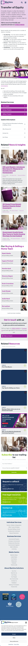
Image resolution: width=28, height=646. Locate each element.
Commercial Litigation (14, 545)
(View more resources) (8, 346)
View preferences (14, 641)
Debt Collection (14, 547)
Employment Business (14, 543)
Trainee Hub (14, 586)
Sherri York (13, 175)
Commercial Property (14, 539)
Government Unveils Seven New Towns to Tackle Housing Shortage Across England (14, 234)
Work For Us (14, 573)
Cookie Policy (10, 644)
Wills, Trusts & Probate (14, 527)
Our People (14, 576)
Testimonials (14, 564)
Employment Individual (14, 531)
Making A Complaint (14, 584)
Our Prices (14, 574)
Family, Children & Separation (14, 525)
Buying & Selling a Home (14, 529)
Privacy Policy (16, 644)
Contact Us (14, 580)
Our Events (14, 559)
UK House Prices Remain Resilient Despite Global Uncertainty (12, 206)
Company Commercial (14, 541)
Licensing (14, 548)
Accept (14, 634)
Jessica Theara (14, 210)
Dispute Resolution (14, 533)
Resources (14, 561)
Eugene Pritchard (16, 238)
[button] (26, 622)
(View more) (5, 147)
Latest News (14, 557)
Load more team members (14, 313)
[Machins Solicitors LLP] (7, 2)
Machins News (14, 555)
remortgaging (4, 85)
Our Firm (14, 571)
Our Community (14, 578)
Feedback (14, 582)
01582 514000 (19, 24)
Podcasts (14, 562)
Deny (14, 637)
